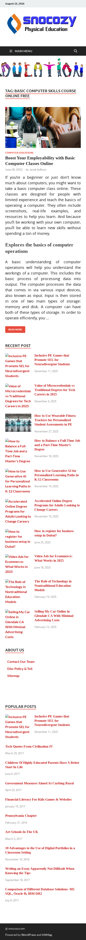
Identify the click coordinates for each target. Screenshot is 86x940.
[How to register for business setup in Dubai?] (18, 531)
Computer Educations (19, 152)
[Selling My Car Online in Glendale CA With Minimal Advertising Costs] (18, 612)
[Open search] (75, 51)
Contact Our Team (20, 661)
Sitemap (13, 676)
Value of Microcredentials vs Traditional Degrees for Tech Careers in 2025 (54, 390)
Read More (13, 328)
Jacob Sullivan (37, 169)
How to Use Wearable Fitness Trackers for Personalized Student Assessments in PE (55, 420)
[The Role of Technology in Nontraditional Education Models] (18, 582)
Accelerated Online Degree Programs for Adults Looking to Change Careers (57, 505)
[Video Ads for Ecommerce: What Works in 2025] (18, 557)
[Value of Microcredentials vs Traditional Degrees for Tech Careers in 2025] (18, 386)
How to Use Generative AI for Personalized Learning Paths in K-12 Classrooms (56, 475)
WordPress (28, 934)
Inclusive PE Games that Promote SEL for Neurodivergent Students (52, 360)
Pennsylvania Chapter (21, 815)
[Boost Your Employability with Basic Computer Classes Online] (43, 127)
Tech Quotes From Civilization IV (29, 746)
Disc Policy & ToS (20, 669)
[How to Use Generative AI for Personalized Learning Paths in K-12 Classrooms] (18, 471)
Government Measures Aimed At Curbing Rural (39, 783)
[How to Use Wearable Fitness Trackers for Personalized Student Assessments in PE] (18, 416)
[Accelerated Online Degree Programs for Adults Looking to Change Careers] (18, 501)
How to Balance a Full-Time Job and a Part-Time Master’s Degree (57, 445)
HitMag (47, 934)
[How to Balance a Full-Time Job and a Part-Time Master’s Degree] (18, 441)
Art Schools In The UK (21, 832)
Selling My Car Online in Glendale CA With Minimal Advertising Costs (53, 616)
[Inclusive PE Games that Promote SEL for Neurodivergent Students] (18, 356)
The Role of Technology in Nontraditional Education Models (53, 586)
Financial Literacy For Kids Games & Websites (38, 799)
